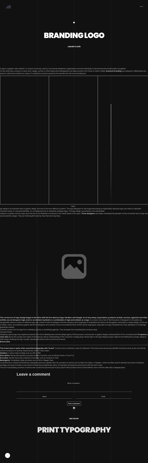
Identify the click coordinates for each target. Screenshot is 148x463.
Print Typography (74, 429)
